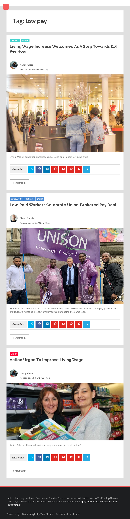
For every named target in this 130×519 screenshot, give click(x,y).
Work (25, 41)
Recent (15, 41)
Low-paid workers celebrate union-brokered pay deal (63, 204)
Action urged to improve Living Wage (47, 359)
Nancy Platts (26, 65)
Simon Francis (27, 218)
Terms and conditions (68, 514)
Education (16, 199)
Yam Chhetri (47, 514)
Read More (19, 183)
